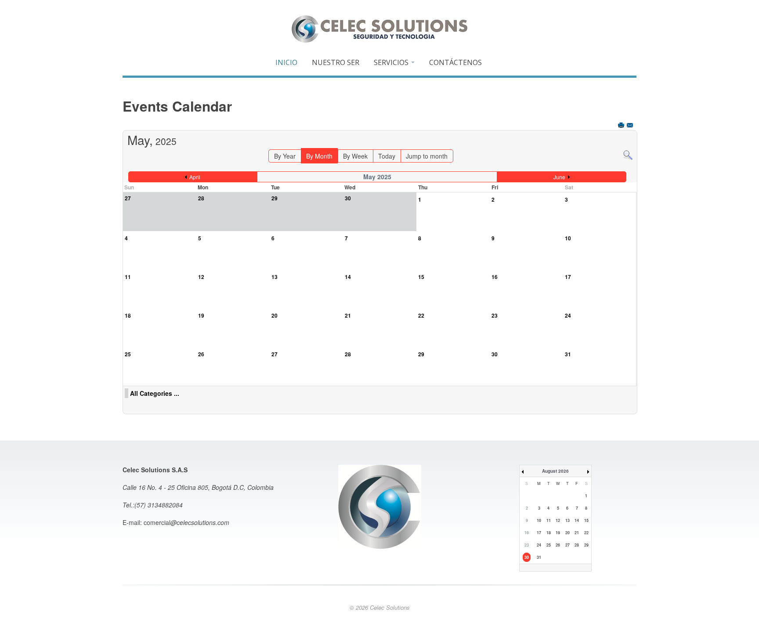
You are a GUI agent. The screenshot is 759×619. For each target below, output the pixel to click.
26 (201, 354)
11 (128, 277)
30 (495, 354)
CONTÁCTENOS (455, 62)
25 (128, 354)
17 (568, 277)
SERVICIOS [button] (392, 62)
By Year (285, 156)
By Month (319, 156)
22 (421, 315)
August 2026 (555, 471)
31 (568, 354)
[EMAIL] (630, 126)
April (194, 177)
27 (274, 354)
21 (348, 315)
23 (495, 315)
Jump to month (427, 156)
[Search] (627, 154)
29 (421, 354)
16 (495, 277)
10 (568, 238)
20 (274, 315)
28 (348, 354)
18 (128, 315)
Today (386, 156)
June (559, 177)
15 (421, 277)
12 (201, 277)
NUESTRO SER (335, 62)
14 (348, 277)
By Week (355, 156)
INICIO (286, 62)
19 (201, 315)
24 (568, 315)
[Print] (621, 126)
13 (274, 277)
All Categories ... (154, 393)
